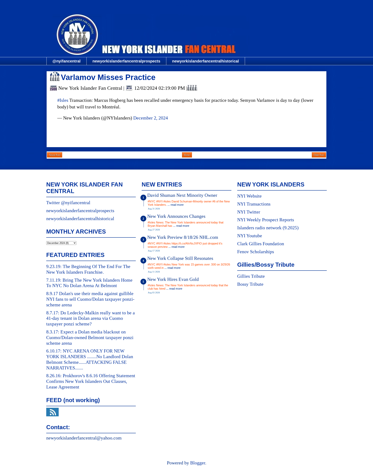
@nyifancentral (66, 61)
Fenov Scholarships (255, 251)
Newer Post (54, 155)
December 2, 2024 (150, 117)
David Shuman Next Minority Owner (182, 195)
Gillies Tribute (251, 276)
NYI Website (249, 196)
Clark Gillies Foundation (260, 243)
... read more (175, 204)
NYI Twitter (248, 211)
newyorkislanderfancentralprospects (126, 61)
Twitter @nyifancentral (68, 202)
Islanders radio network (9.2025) (268, 227)
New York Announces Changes (176, 216)
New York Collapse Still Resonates (180, 258)
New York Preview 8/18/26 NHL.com (182, 237)
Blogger (197, 462)
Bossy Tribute (250, 284)
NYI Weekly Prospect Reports (265, 219)
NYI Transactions (253, 204)
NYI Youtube (249, 235)
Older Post (319, 155)
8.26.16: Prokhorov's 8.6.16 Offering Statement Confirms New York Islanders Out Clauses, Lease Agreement (90, 381)
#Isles (62, 100)
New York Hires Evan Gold (173, 279)
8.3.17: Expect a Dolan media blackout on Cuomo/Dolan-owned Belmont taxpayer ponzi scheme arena (89, 337)
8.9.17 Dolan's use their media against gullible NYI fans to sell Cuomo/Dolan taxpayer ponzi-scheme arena (90, 299)
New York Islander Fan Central (186, 5)
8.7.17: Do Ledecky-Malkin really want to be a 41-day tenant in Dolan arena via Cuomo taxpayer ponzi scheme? (90, 318)
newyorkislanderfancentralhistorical (205, 61)
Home (187, 155)
